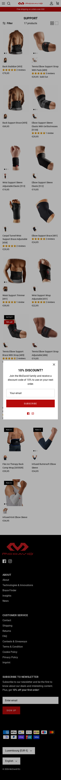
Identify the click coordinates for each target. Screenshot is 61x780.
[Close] (54, 364)
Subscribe (30, 403)
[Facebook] (28, 413)
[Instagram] (33, 413)
